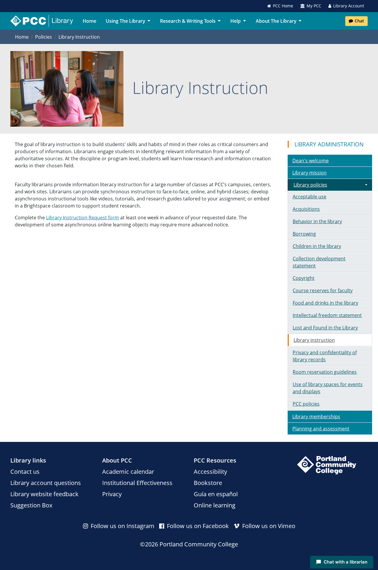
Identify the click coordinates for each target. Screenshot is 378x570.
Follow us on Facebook (197, 526)
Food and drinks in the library (325, 303)
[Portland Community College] (326, 465)
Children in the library (317, 246)
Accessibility (210, 472)
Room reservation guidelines (325, 372)
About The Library (276, 21)
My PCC (314, 6)
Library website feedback (44, 494)
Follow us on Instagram (121, 526)
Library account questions (45, 483)
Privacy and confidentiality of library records (325, 356)
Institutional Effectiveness (137, 483)
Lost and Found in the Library (325, 327)
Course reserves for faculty (323, 290)
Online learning (214, 505)
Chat (359, 21)
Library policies (310, 185)
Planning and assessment (320, 428)
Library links (28, 460)
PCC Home (283, 6)
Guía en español (216, 494)
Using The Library (125, 21)
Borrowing (304, 234)
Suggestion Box (31, 505)
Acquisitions (306, 209)
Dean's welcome (310, 160)
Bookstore (208, 483)
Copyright (304, 278)
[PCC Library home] (41, 21)
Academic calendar (128, 472)
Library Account (348, 6)
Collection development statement (319, 262)
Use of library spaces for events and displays (328, 388)
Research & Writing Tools (188, 21)
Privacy (112, 494)
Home (89, 21)
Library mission (309, 172)
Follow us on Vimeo (268, 526)
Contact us (25, 472)
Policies (43, 37)
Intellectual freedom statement (327, 315)
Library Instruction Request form (82, 217)
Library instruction (314, 340)
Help (235, 21)
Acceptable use (309, 196)
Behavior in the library (317, 221)
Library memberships (316, 416)
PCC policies (306, 404)
